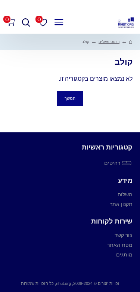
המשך (70, 98)
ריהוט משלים (109, 42)
